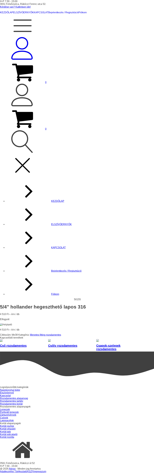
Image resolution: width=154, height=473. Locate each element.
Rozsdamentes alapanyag (14, 398)
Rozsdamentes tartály (11, 401)
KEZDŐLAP (6, 12)
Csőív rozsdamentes (62, 345)
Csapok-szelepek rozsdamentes (108, 347)
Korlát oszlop (7, 426)
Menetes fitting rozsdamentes (45, 335)
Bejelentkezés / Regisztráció (63, 12)
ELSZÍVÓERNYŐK (23, 12)
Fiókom (83, 12)
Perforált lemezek (9, 412)
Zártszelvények (8, 415)
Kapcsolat (5, 395)
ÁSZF (30, 471)
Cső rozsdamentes (13, 345)
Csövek (4, 417)
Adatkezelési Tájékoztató (13, 471)
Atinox (12, 468)
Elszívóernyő (7, 392)
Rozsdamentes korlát (11, 404)
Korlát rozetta (7, 437)
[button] (23, 82)
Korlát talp (5, 431)
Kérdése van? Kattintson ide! (15, 7)
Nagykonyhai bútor (10, 390)
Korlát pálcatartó (8, 434)
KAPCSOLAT (41, 12)
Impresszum (39, 471)
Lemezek (5, 409)
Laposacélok (7, 420)
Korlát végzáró (7, 428)
